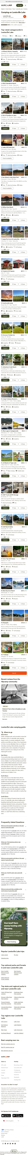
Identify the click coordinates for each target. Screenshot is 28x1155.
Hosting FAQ (17, 1079)
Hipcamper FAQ (5, 1078)
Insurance (16, 1074)
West (16, 866)
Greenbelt (6, 899)
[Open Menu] (25, 5)
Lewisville (14, 830)
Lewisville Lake (19, 9)
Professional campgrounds (17, 1071)
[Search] (24, 16)
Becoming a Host (18, 1065)
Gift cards (3, 1065)
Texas (13, 9)
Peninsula (12, 834)
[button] (14, 826)
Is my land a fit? (18, 1067)
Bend (16, 848)
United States (8, 9)
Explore (3, 9)
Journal (3, 1070)
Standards (16, 1077)
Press (2, 1075)
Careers (3, 1072)
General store (4, 1067)
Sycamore (11, 848)
